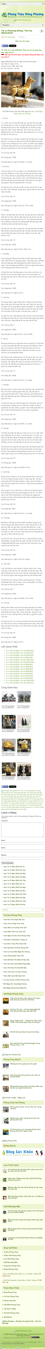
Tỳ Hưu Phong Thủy (11, 1252)
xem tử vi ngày (21, 809)
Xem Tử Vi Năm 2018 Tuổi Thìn (15, 880)
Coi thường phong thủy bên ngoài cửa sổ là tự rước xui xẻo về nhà (25, 1170)
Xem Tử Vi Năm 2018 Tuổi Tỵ (14, 884)
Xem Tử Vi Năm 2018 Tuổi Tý (14, 867)
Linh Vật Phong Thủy (11, 1259)
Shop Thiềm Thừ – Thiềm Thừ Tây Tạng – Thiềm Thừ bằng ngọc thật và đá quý (26, 1021)
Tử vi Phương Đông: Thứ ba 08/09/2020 (19, 669)
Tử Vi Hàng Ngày (9, 37)
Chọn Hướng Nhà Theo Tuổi (14, 956)
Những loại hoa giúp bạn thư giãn (23, 1064)
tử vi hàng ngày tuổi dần (18, 793)
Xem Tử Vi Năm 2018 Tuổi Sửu (15, 870)
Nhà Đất (6, 1317)
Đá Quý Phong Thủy (11, 1269)
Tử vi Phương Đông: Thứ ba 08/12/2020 (19, 676)
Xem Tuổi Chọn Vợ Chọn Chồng (15, 972)
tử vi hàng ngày (29, 791)
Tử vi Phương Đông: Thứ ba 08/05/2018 (19, 671)
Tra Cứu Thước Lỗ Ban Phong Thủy (16, 980)
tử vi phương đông (31, 803)
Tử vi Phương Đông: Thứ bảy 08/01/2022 (20, 660)
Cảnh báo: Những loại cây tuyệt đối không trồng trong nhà (25, 1179)
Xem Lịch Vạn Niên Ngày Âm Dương (17, 952)
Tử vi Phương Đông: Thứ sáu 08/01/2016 (20, 683)
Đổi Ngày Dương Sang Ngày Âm (15, 988)
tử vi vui (3, 807)
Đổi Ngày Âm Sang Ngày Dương (15, 984)
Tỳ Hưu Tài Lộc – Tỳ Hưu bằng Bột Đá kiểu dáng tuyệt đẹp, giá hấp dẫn (25, 1010)
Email (3, 848)
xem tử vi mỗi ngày (10, 809)
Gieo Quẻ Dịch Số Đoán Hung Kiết (16, 948)
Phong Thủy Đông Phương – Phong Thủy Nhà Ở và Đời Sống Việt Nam (26, 1335)
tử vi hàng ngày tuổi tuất (8, 801)
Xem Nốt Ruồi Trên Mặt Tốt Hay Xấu (16, 960)
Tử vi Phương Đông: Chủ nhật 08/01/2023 (20, 662)
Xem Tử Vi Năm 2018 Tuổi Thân (15, 894)
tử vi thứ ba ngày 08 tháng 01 (18, 805)
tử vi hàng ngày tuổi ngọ (14, 797)
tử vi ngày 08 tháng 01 (33, 801)
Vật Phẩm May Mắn (10, 1262)
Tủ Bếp (13, 1309)
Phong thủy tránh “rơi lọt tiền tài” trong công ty (25, 1107)
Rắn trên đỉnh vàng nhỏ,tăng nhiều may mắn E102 (25, 1220)
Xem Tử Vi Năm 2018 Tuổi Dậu (15, 898)
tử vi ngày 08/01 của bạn (16, 803)
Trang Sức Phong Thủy (12, 1266)
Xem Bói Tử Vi (18, 1342)
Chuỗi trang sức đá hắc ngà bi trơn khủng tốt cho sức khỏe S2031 (26, 1211)
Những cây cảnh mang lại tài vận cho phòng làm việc (25, 1119)
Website (3, 855)
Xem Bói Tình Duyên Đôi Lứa (14, 919)
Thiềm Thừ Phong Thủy (12, 1255)
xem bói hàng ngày (13, 807)
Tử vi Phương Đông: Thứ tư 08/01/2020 (19, 657)
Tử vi (3, 123)
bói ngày (6, 791)
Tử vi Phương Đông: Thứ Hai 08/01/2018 (19, 655)
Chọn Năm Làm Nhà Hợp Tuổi (14, 976)
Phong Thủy (12, 1292)
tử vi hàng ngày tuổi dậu (34, 793)
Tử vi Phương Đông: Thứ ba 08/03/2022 (19, 673)
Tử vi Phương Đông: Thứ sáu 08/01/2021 (20, 653)
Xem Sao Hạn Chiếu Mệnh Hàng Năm (17, 964)
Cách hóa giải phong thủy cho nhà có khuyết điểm (25, 1076)
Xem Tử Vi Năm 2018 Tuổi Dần (15, 873)
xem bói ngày (23, 807)
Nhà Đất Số (11, 1146)
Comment (4, 821)
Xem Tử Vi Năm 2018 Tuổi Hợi (14, 904)
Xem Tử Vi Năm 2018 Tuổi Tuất (15, 901)
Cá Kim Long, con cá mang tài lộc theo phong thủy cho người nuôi (25, 1130)
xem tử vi (31, 807)
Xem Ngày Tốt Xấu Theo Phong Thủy (17, 936)
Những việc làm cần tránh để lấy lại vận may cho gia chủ (25, 1188)
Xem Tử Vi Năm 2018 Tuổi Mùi (14, 891)
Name (3, 840)
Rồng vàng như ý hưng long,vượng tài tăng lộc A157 (25, 1229)
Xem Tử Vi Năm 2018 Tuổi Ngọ (15, 887)
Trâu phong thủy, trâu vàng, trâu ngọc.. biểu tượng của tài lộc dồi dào (25, 999)
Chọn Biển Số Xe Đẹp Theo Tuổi (15, 927)
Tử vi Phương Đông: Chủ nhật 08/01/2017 (20, 651)
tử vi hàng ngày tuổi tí (36, 799)
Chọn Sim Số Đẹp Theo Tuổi (14, 923)
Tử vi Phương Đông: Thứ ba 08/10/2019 (19, 678)
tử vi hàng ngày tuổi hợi (8, 795)
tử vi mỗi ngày (21, 801)
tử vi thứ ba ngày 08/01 (35, 805)
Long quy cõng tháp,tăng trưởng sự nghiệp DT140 (25, 1238)
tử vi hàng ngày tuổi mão (24, 795)
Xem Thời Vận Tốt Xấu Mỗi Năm (15, 968)
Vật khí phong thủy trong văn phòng (24, 1032)
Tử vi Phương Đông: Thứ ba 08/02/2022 (19, 667)
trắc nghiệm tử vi (14, 791)
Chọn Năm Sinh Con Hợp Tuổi (14, 932)
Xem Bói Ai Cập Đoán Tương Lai (15, 940)
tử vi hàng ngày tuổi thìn (21, 799)
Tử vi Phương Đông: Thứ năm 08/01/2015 (20, 680)
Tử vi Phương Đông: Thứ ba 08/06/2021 (19, 664)
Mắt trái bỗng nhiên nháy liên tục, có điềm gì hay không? (25, 1197)
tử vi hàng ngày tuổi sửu (30, 797)
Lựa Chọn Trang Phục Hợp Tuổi (15, 944)
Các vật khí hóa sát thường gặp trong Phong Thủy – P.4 (25, 1044)
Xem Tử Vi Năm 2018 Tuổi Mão (15, 877)
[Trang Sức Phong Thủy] (11, 1054)
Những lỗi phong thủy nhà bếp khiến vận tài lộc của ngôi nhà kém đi (26, 1087)
